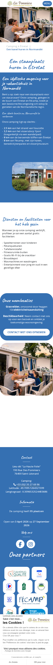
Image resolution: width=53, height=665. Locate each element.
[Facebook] (20, 544)
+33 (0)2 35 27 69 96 (28, 484)
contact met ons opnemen (26, 332)
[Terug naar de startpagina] (16, 3)
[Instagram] (31, 544)
